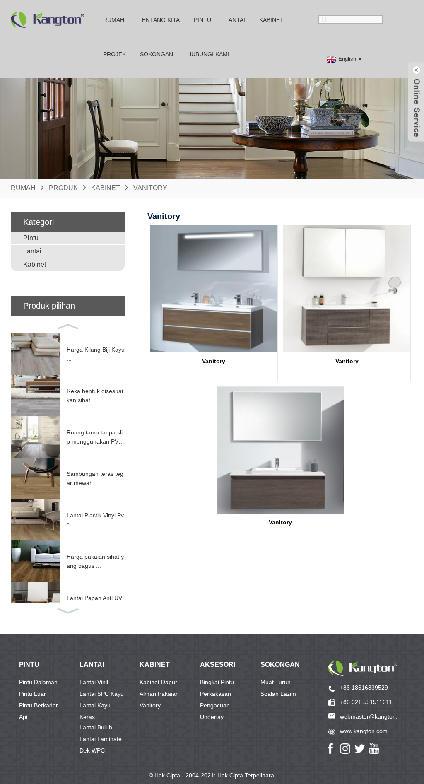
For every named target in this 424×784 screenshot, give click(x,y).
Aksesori (217, 664)
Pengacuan (215, 705)
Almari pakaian (159, 693)
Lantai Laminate (101, 739)
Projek (114, 54)
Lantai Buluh (96, 727)
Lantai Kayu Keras (95, 706)
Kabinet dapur (158, 682)
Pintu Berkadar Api (38, 706)
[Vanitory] (213, 288)
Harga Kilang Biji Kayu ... (96, 354)
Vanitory (150, 187)
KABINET (155, 664)
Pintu (202, 20)
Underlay (212, 717)
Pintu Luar (32, 693)
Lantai (235, 20)
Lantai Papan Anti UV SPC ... (94, 602)
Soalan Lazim (278, 693)
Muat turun (275, 682)
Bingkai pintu (217, 682)
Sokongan (280, 664)
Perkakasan (215, 693)
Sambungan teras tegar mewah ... (95, 478)
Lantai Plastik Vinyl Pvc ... (95, 520)
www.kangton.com (364, 731)
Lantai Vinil (94, 682)
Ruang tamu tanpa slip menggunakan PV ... (95, 437)
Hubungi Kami (208, 54)
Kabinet (271, 20)
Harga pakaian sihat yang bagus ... (95, 561)
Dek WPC (92, 750)
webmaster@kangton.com (374, 716)
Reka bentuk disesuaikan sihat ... (95, 395)
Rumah (113, 20)
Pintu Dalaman (38, 682)
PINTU (29, 664)
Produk (63, 187)
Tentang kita (159, 20)
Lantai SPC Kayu (102, 693)
